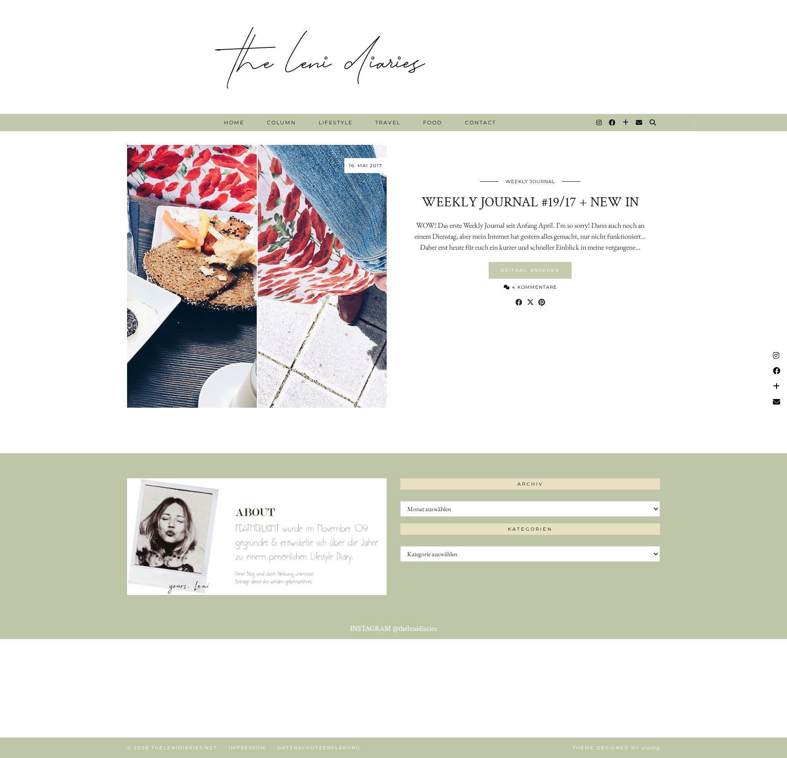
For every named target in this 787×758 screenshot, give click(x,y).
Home (234, 122)
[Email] (639, 122)
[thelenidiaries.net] (393, 57)
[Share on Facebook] (519, 302)
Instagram (393, 629)
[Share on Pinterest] (541, 302)
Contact (480, 122)
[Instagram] (599, 122)
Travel (387, 122)
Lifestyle (336, 122)
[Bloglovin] (626, 122)
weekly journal (530, 181)
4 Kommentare (533, 287)
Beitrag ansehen (530, 270)
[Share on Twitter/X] (530, 302)
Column (281, 122)
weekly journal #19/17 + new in (530, 202)
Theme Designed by (616, 748)
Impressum (247, 748)
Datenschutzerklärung (319, 748)
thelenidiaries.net (184, 748)
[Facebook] (612, 122)
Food (432, 122)
